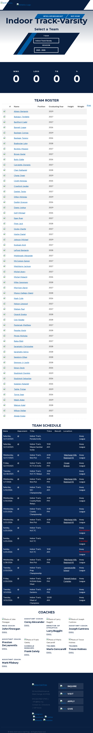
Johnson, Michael (21, 239)
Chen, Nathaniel (20, 170)
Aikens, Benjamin (21, 111)
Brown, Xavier (20, 154)
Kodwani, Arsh (20, 245)
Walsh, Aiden (19, 400)
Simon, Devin (19, 368)
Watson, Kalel (19, 405)
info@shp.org (38, 702)
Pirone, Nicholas (20, 336)
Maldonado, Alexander (23, 255)
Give (70, 709)
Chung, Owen (19, 175)
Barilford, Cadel (20, 122)
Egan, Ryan (18, 218)
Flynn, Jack (18, 223)
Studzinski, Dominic (22, 373)
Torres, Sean (19, 394)
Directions (46, 705)
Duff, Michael (19, 213)
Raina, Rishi (18, 341)
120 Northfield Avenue (40, 691)
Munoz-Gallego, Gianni (23, 293)
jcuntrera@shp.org (79, 632)
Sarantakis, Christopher (23, 346)
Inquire (72, 686)
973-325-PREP (37, 699)
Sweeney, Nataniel (21, 384)
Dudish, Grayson (20, 202)
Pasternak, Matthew (22, 325)
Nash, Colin (18, 298)
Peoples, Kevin (20, 330)
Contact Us (36, 705)
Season (46, 45)
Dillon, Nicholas (20, 197)
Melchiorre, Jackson (22, 266)
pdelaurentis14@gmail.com (12, 649)
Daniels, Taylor (20, 191)
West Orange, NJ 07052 (41, 694)
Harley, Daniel (20, 234)
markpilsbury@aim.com (12, 666)
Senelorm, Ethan (20, 357)
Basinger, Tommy (21, 138)
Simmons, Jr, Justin (21, 362)
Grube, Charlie (20, 229)
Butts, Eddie (19, 159)
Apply (71, 701)
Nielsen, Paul (19, 309)
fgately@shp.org (34, 654)
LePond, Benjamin (21, 250)
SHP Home (75, 16)
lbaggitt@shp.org (56, 634)
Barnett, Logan (20, 127)
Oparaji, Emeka (20, 314)
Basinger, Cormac (21, 132)
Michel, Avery (19, 271)
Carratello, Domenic (22, 165)
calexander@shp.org (34, 625)
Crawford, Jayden (21, 186)
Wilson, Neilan (20, 410)
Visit (71, 694)
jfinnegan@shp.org (11, 632)
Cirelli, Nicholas (20, 181)
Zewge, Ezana (19, 416)
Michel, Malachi (20, 277)
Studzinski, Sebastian (22, 378)
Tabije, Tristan (20, 389)
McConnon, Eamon (22, 261)
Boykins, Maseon (21, 149)
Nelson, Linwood (21, 303)
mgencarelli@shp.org (56, 652)
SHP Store (37, 708)
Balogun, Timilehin (21, 116)
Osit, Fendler (19, 319)
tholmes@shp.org (78, 652)
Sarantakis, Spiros (21, 352)
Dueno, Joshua (20, 207)
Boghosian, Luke (20, 143)
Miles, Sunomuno (21, 282)
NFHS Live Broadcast (53, 16)
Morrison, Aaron (21, 287)
